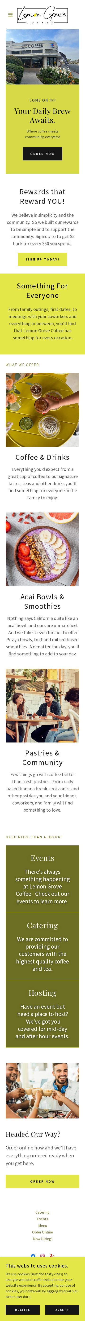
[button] (11, 14)
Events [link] (42, 1218)
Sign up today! (43, 259)
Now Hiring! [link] (42, 1238)
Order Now (42, 154)
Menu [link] (42, 1225)
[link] (42, 14)
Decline (22, 1310)
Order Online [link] (42, 1232)
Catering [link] (42, 1212)
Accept (62, 1310)
